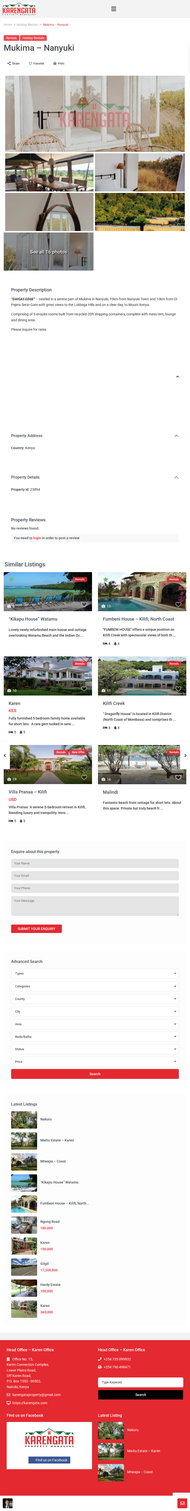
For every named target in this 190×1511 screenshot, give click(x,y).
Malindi (110, 792)
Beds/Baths (23, 1037)
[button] (113, 9)
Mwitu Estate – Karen (57, 1140)
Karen (14, 703)
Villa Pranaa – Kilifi (28, 791)
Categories (22, 986)
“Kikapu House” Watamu (33, 619)
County (20, 999)
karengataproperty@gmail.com (36, 1395)
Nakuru (46, 1119)
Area (18, 1024)
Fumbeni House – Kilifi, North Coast (138, 619)
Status (19, 1049)
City (17, 1011)
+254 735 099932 (117, 1359)
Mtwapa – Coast (53, 1161)
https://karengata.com (29, 1403)
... (82, 635)
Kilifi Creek (114, 703)
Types (19, 973)
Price (18, 1062)
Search (95, 1074)
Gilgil (44, 1264)
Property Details (25, 477)
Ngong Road (50, 1222)
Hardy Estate (50, 1285)
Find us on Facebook (51, 1460)
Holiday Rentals (27, 24)
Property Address (26, 435)
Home (8, 24)
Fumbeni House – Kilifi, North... (64, 1203)
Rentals (11, 38)
